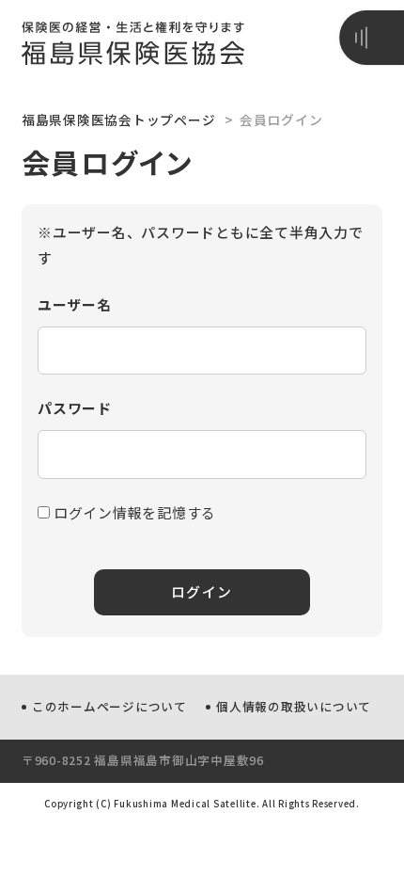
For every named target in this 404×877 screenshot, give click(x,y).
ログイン (202, 591)
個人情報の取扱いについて (293, 706)
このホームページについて (109, 706)
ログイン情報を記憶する (133, 512)
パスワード (75, 408)
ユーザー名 (75, 304)
